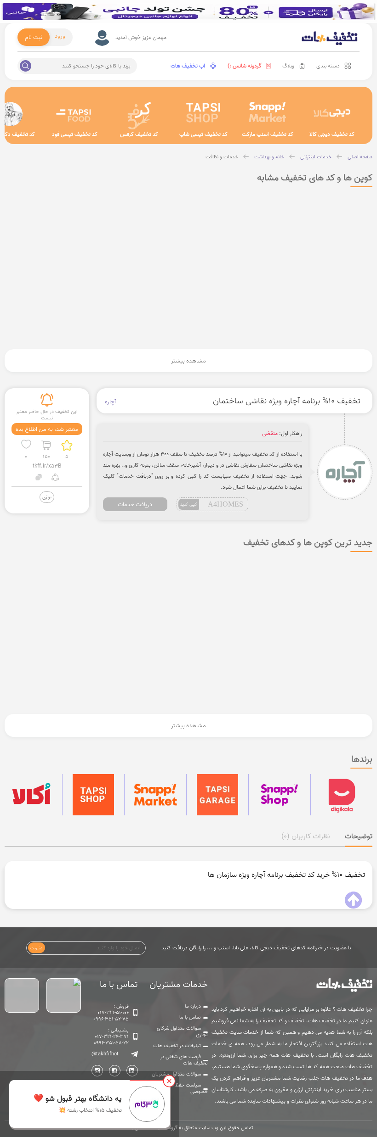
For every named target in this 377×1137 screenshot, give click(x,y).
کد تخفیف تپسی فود (74, 134)
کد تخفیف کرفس (139, 134)
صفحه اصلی (360, 157)
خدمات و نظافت (222, 157)
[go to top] (353, 900)
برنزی (46, 497)
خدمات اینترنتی (315, 157)
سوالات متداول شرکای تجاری (182, 1031)
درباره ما (193, 1006)
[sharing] (55, 478)
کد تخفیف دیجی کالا (331, 134)
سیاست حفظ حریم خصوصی (186, 1088)
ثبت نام (33, 37)
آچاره (110, 401)
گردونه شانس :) (245, 65)
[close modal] (169, 1081)
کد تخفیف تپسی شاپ (203, 134)
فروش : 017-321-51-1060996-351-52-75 (111, 1012)
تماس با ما (190, 1017)
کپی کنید (188, 504)
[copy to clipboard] (39, 478)
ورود (60, 36)
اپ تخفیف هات (188, 65)
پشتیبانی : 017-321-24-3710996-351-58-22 (111, 1036)
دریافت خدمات (135, 504)
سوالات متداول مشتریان (176, 1074)
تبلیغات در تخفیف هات (177, 1045)
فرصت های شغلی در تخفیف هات (184, 1059)
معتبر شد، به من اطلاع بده (47, 429)
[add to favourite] (26, 445)
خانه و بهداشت (269, 157)
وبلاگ (288, 65)
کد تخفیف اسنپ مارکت (267, 134)
